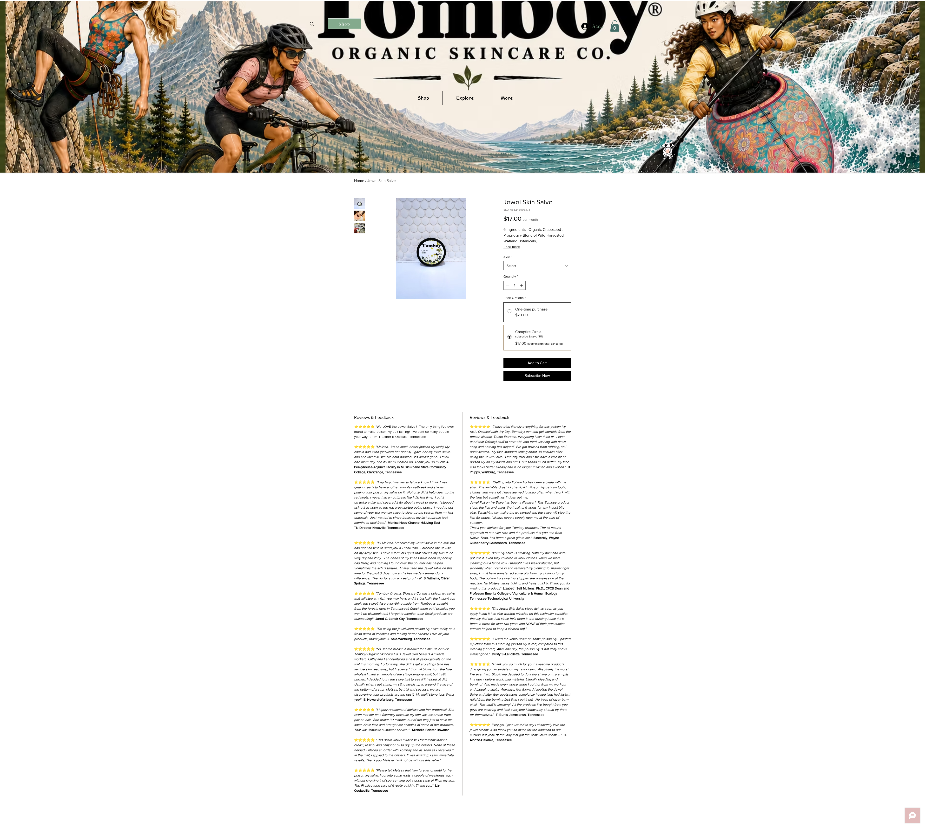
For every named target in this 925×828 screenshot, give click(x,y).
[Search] (312, 23)
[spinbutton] (514, 285)
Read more (511, 247)
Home (359, 181)
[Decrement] (507, 285)
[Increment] (522, 285)
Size (507, 257)
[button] (615, 26)
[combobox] (537, 265)
